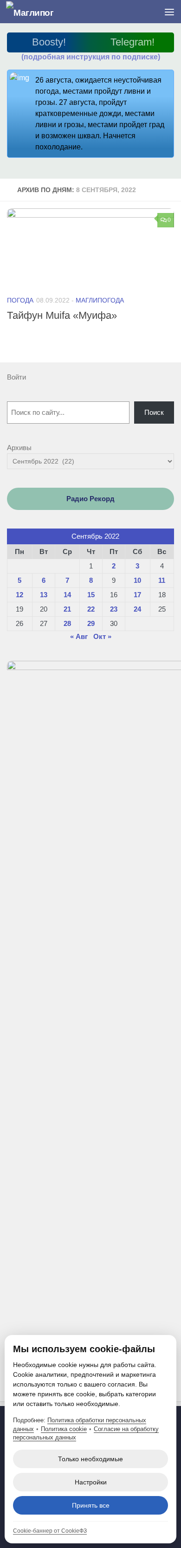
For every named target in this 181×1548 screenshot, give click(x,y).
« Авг (79, 636)
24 (137, 609)
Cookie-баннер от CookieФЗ (50, 1531)
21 (67, 609)
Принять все (91, 1505)
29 (91, 623)
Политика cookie (64, 1428)
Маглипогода (100, 300)
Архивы (19, 448)
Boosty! (49, 42)
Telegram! (132, 42)
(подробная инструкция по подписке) (90, 57)
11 (161, 580)
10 (137, 580)
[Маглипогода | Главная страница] (37, 11)
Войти (16, 377)
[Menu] (169, 11)
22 (91, 609)
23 (113, 609)
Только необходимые (90, 1459)
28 (67, 623)
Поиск (154, 412)
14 (67, 595)
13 (43, 595)
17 (137, 595)
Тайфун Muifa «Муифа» (62, 315)
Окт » (102, 636)
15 (91, 595)
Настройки (91, 1482)
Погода (20, 300)
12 (19, 595)
